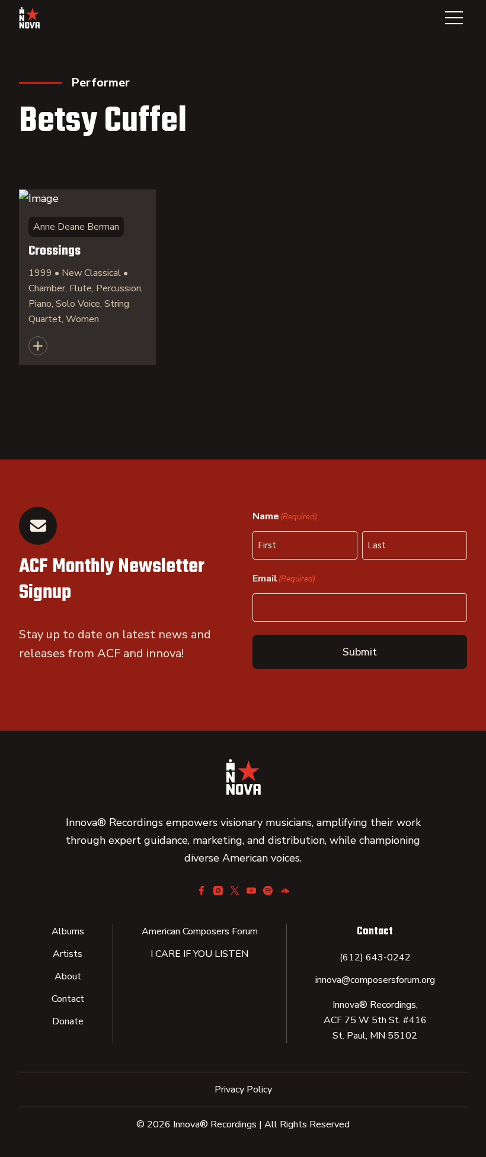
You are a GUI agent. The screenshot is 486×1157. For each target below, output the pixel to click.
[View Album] (87, 277)
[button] (454, 18)
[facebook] (201, 890)
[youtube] (251, 890)
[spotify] (268, 890)
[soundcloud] (284, 890)
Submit (360, 652)
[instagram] (218, 890)
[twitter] (234, 890)
